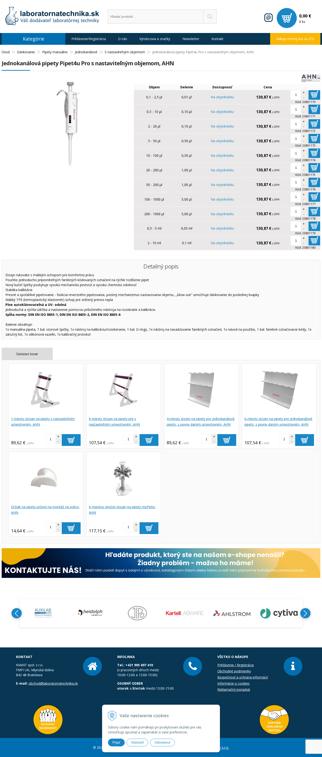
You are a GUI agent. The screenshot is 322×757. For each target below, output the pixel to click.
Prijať (116, 742)
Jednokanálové (86, 52)
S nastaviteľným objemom (125, 52)
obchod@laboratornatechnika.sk (53, 683)
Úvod (6, 52)
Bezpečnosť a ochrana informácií (242, 677)
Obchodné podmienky (234, 671)
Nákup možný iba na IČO (295, 39)
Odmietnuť (162, 742)
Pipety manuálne (55, 52)
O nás (122, 39)
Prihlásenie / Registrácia (235, 665)
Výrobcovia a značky (154, 39)
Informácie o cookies (233, 683)
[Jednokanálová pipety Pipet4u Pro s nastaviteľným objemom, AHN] (65, 171)
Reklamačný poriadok (233, 689)
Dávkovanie (26, 52)
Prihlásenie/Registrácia (88, 39)
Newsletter (190, 39)
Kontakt (217, 39)
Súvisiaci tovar (27, 354)
